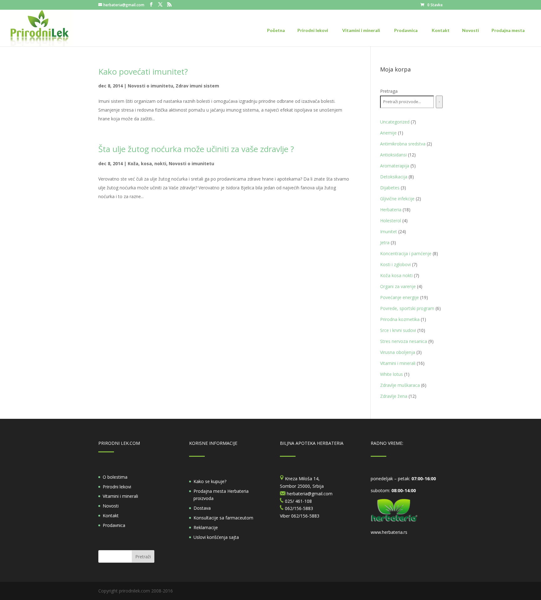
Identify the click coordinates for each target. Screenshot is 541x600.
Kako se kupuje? (209, 481)
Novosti (111, 506)
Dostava (202, 508)
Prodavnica (114, 525)
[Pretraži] (439, 102)
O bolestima (115, 477)
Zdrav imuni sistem (197, 86)
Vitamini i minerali (120, 496)
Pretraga (389, 91)
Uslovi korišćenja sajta (216, 537)
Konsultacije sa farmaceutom (223, 518)
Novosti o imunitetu (150, 86)
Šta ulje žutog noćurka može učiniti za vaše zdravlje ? (196, 149)
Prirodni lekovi (117, 487)
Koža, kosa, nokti (147, 163)
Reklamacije (205, 527)
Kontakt (111, 515)
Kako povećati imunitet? (143, 71)
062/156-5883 (305, 516)
